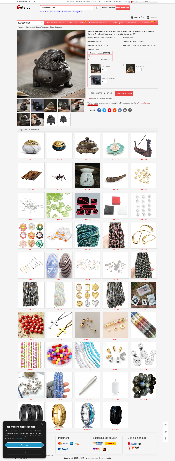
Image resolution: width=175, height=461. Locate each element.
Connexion (70, 2)
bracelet (43, 12)
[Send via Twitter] (104, 110)
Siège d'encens (56, 27)
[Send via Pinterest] (109, 110)
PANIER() (139, 17)
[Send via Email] (125, 110)
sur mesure (147, 23)
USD (146, 2)
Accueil (20, 27)
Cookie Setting (22, 458)
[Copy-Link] (130, 110)
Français (135, 2)
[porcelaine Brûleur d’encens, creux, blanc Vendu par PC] (87, 188)
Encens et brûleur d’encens (36, 27)
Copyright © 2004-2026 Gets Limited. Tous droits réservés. (87, 458)
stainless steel (66, 12)
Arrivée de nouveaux (56, 23)
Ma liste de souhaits (83, 2)
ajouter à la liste (100, 98)
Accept (24, 445)
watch (58, 12)
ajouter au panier (124, 93)
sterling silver (77, 12)
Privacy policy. (19, 438)
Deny (24, 452)
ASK (165, 431)
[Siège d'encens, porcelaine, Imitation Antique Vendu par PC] (115, 188)
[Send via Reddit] (114, 110)
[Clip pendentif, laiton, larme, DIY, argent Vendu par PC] (143, 368)
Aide (125, 2)
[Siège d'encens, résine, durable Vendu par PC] (143, 158)
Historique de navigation (112, 2)
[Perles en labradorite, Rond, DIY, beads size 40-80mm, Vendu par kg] (143, 398)
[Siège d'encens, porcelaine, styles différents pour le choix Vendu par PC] (31, 158)
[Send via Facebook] (99, 110)
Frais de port (97, 2)
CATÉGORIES (24, 23)
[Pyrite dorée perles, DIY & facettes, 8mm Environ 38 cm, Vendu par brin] (143, 278)
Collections (132, 23)
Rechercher (122, 8)
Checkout (153, 18)
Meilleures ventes (77, 23)
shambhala (51, 12)
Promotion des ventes (99, 23)
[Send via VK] (120, 110)
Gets (25, 7)
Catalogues (118, 23)
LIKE (165, 424)
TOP (165, 438)
